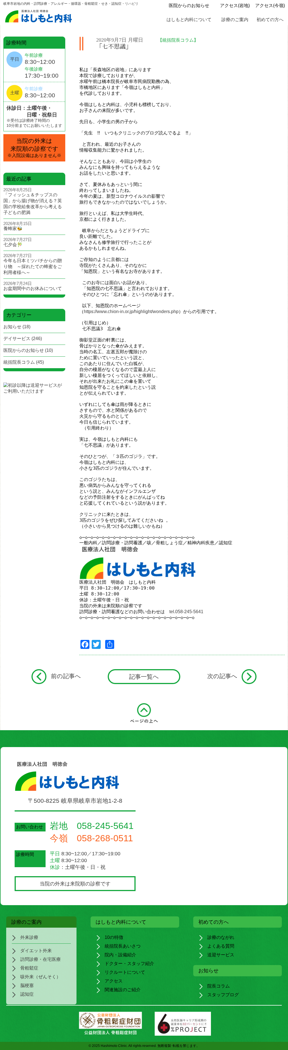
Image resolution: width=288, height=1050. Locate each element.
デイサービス (16, 338)
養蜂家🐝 (12, 228)
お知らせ (12, 326)
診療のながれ (220, 937)
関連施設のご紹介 (123, 989)
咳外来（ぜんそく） (40, 976)
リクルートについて (125, 972)
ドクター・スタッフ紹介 (129, 963)
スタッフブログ (223, 994)
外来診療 (29, 937)
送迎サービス (220, 954)
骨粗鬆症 (29, 968)
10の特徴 (114, 937)
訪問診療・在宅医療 (40, 959)
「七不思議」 (114, 47)
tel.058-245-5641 (186, 611)
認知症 (27, 994)
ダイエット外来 (36, 950)
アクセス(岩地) (235, 5)
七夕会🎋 (12, 244)
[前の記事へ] (39, 676)
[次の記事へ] (249, 676)
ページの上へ (144, 714)
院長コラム (218, 986)
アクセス (114, 981)
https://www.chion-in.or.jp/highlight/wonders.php (131, 311)
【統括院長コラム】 (178, 40)
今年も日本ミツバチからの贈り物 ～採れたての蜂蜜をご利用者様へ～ (32, 266)
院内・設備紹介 (120, 954)
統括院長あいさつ (123, 946)
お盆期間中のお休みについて (32, 288)
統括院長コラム (19, 362)
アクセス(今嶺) (270, 5)
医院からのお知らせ (189, 5)
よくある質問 (220, 946)
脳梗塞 (27, 985)
